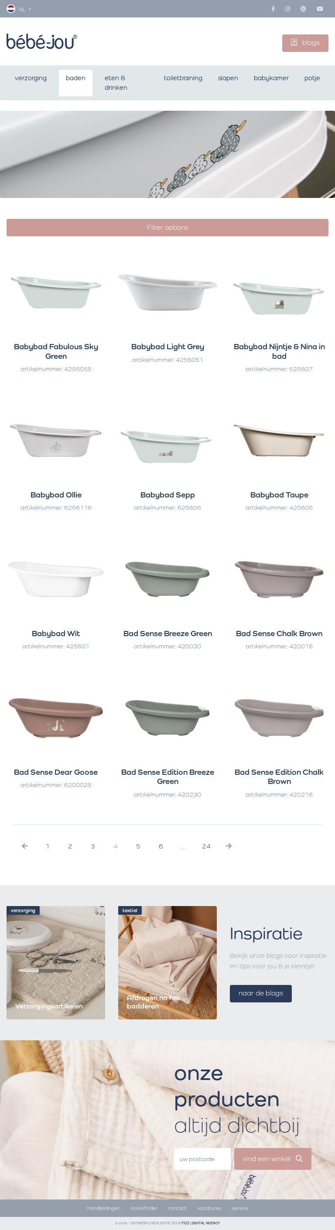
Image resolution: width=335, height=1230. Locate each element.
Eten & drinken (116, 83)
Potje (312, 78)
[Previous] (24, 846)
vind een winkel (267, 1159)
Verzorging (31, 78)
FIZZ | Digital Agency (201, 1223)
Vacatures (209, 1208)
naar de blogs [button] (261, 993)
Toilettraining (183, 78)
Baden (75, 78)
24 (206, 846)
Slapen (228, 78)
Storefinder (144, 1208)
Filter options (167, 227)
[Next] (228, 846)
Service (240, 1208)
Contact (177, 1208)
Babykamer (271, 78)
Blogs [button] (310, 42)
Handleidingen (103, 1208)
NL (22, 9)
